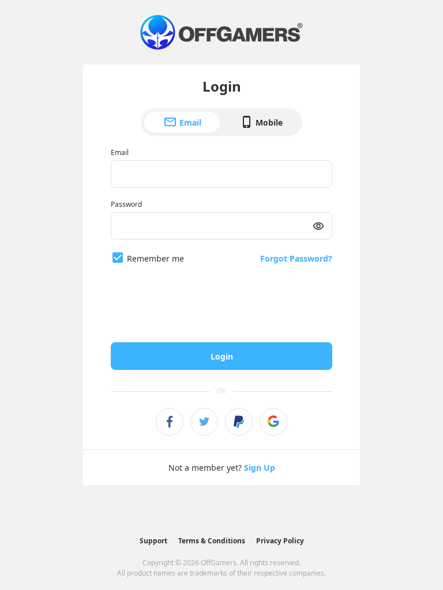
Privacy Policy (280, 541)
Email (190, 122)
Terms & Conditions (211, 541)
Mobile (269, 122)
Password (126, 204)
